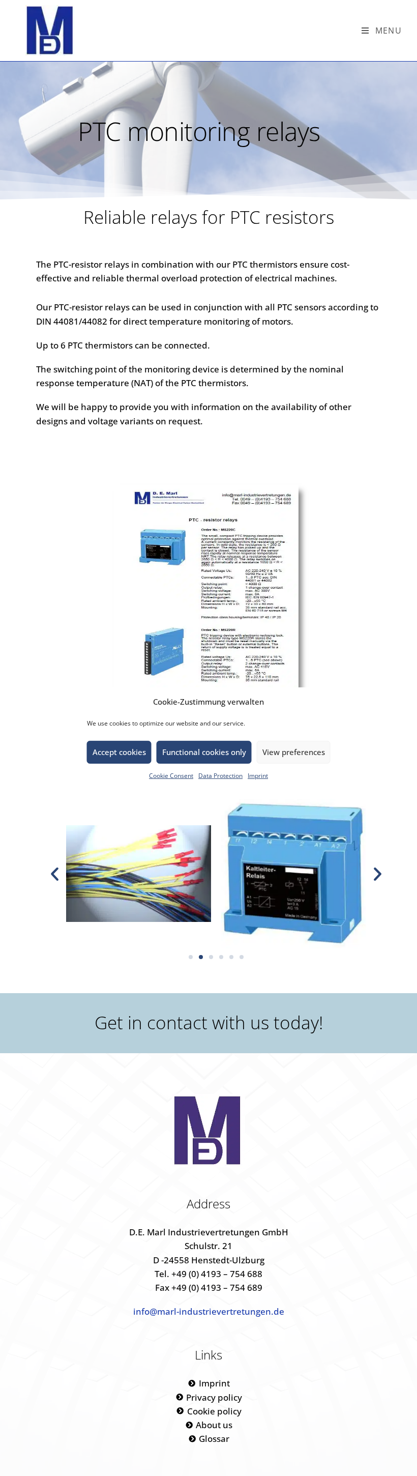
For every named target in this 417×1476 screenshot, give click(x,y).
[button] (55, 874)
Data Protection (220, 775)
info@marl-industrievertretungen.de (208, 1311)
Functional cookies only (204, 752)
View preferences (293, 752)
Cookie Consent (171, 775)
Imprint (258, 775)
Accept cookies (119, 752)
